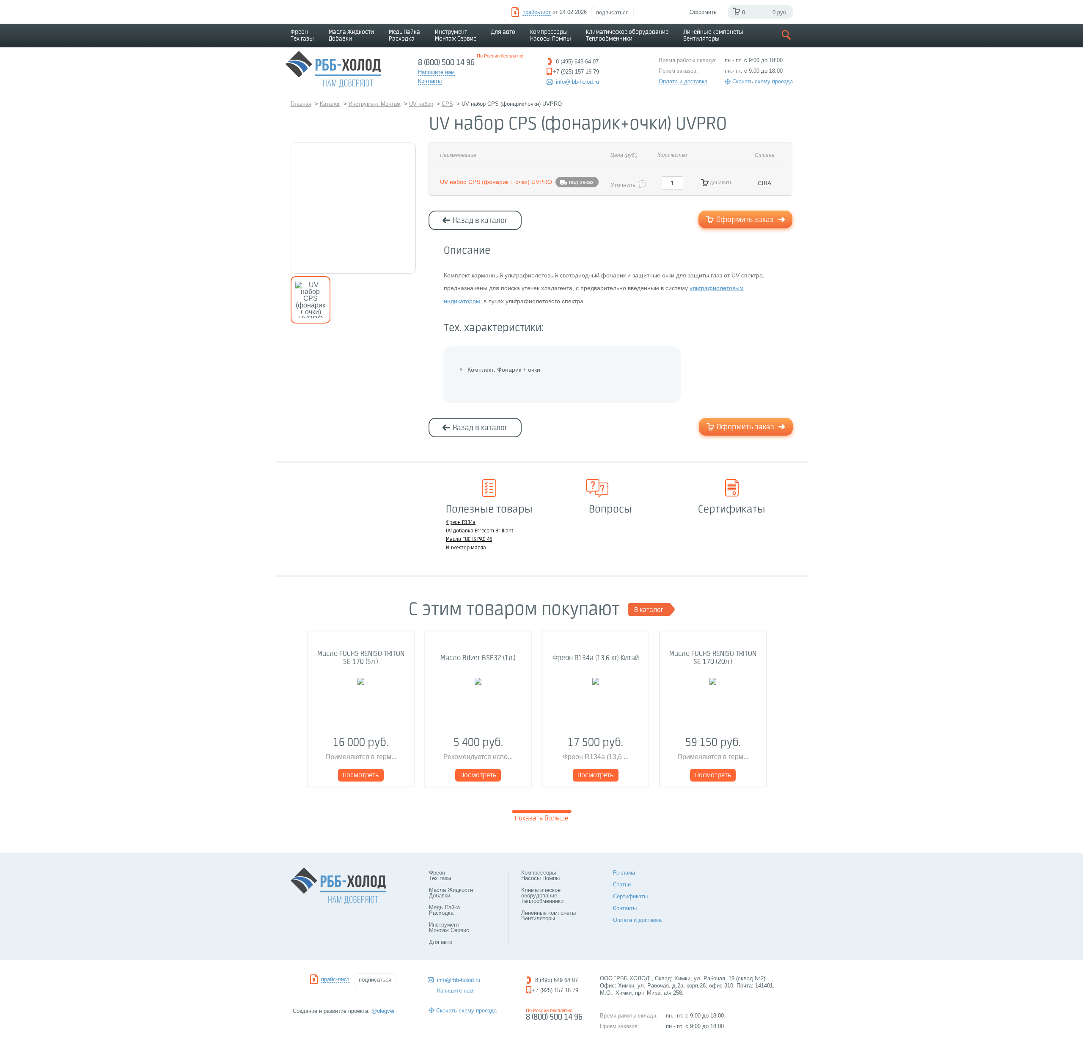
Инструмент (455, 35)
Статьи (622, 884)
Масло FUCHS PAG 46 (469, 540)
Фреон (302, 35)
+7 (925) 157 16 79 (555, 990)
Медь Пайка (404, 35)
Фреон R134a (461, 523)
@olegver (383, 1011)
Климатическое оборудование (627, 35)
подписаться (612, 12)
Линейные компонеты (713, 35)
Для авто (503, 32)
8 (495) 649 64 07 (556, 980)
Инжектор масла (466, 548)
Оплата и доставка (683, 81)
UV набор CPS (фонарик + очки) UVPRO (496, 181)
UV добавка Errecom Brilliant (479, 531)
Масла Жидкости (351, 35)
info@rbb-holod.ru (577, 82)
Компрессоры (550, 35)
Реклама (624, 872)
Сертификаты (630, 896)
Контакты (625, 908)
